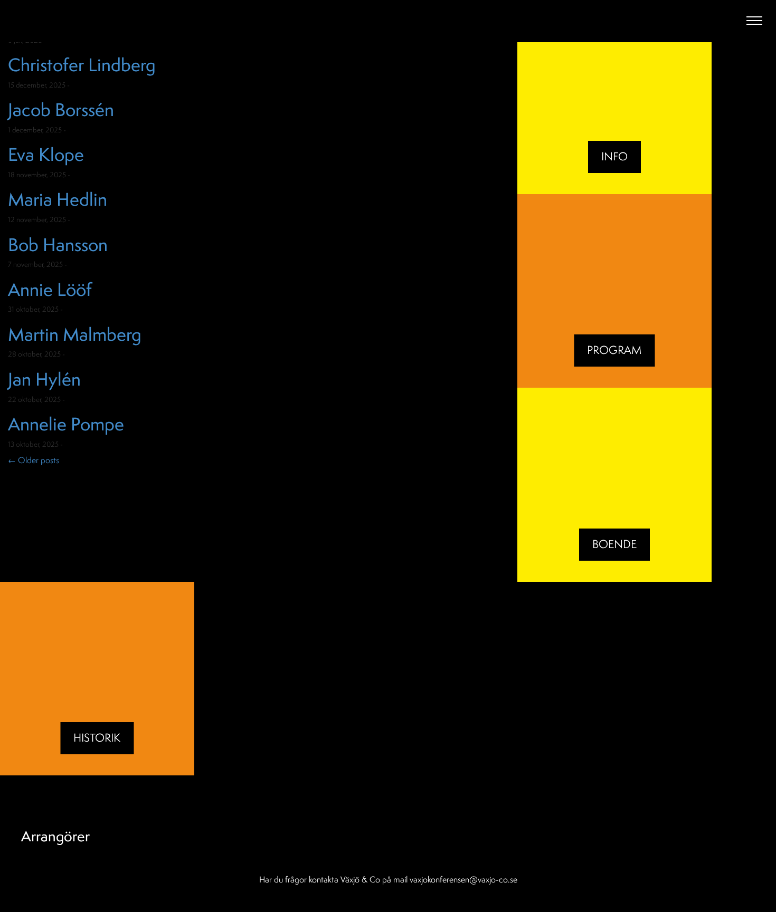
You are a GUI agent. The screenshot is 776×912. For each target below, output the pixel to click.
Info (614, 156)
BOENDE (614, 544)
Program (614, 350)
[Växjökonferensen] (88, 22)
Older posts (33, 460)
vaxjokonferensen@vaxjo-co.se (463, 879)
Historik (96, 737)
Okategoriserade (99, 85)
